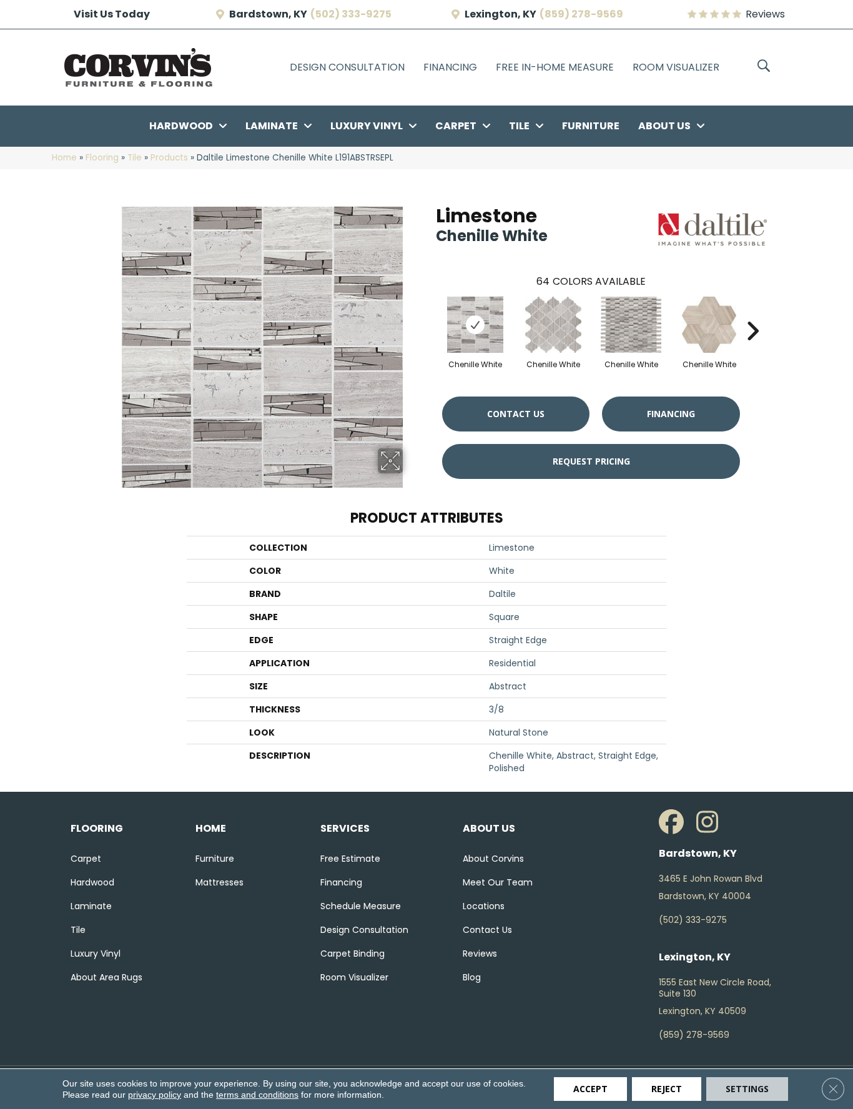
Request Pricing (591, 461)
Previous (429, 312)
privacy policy (154, 1095)
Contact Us (516, 414)
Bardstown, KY (268, 14)
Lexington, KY (500, 14)
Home (64, 158)
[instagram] (711, 822)
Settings (747, 1089)
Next (752, 312)
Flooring (102, 158)
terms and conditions (257, 1095)
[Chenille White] (475, 324)
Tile (134, 158)
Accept (590, 1089)
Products (169, 158)
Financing (671, 414)
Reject (666, 1089)
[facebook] (674, 822)
